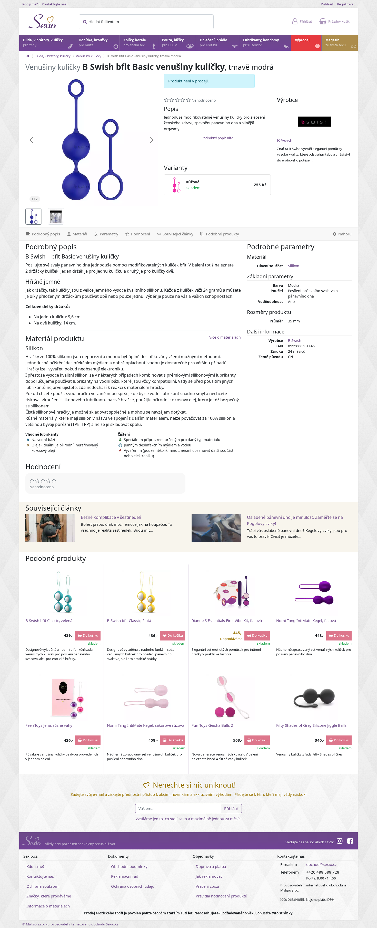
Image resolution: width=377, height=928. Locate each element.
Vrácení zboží (207, 886)
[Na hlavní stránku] (27, 56)
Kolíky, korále (134, 42)
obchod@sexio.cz (321, 864)
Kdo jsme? (30, 4)
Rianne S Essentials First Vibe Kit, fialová (227, 620)
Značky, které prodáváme (48, 895)
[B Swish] (314, 121)
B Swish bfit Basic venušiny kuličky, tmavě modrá (144, 56)
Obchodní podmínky (129, 866)
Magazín (335, 42)
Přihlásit (327, 4)
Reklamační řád (124, 876)
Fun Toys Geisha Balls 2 (212, 725)
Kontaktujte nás (54, 4)
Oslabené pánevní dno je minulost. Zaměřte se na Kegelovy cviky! (295, 520)
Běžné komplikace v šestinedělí (111, 517)
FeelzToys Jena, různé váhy (48, 725)
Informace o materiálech (48, 905)
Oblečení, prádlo (213, 42)
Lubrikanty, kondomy (261, 42)
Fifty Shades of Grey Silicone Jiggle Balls (311, 725)
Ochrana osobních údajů (132, 886)
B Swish (285, 140)
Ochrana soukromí (42, 886)
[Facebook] (350, 841)
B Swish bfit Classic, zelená (48, 620)
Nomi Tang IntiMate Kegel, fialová (306, 620)
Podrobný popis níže (217, 138)
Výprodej (302, 40)
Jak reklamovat (209, 876)
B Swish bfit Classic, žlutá (129, 620)
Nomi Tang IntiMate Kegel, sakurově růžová (145, 725)
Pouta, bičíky (173, 42)
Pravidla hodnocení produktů (221, 895)
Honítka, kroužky (93, 42)
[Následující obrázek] (151, 140)
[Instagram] (339, 841)
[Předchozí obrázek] (31, 140)
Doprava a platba (211, 866)
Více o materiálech (225, 337)
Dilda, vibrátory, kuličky (43, 42)
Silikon (293, 265)
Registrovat (346, 4)
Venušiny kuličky (88, 56)
